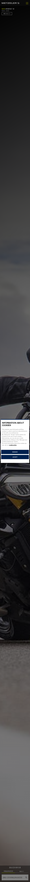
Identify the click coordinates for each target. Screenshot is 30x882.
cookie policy (13, 445)
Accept (15, 457)
